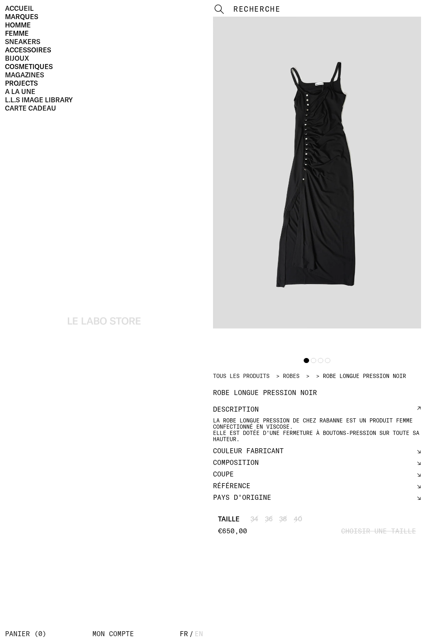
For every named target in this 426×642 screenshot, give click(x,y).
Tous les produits (241, 376)
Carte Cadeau (30, 108)
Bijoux (17, 58)
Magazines (24, 75)
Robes (291, 376)
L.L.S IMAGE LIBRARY (39, 100)
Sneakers (22, 41)
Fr (184, 634)
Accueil (19, 8)
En (199, 634)
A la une (20, 91)
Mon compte (113, 633)
